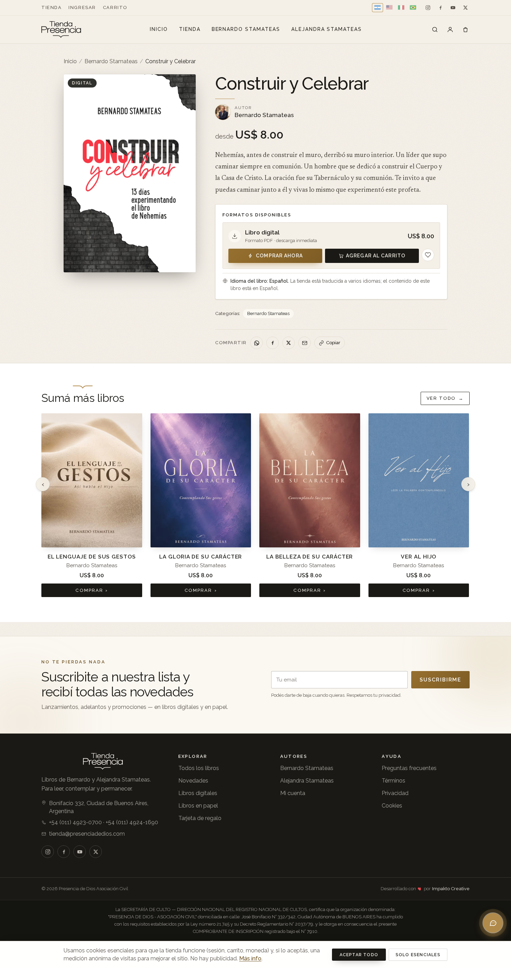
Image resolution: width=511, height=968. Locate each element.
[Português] (413, 7)
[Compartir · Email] (304, 343)
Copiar (333, 342)
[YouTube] (453, 7)
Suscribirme (440, 680)
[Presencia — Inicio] (61, 29)
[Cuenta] (450, 29)
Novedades (193, 780)
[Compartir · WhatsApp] (256, 343)
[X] (465, 7)
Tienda (51, 7)
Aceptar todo (359, 954)
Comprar (91, 590)
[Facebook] (440, 7)
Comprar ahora (279, 255)
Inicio (159, 29)
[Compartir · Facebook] (272, 343)
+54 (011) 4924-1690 (132, 822)
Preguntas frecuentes (409, 768)
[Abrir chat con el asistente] (493, 923)
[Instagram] (428, 7)
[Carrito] (465, 29)
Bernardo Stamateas (246, 29)
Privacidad (395, 793)
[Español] (377, 7)
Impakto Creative (451, 888)
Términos (393, 780)
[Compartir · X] (288, 343)
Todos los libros (198, 768)
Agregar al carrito (375, 255)
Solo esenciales (418, 954)
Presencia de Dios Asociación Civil (93, 888)
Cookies (392, 805)
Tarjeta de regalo (199, 818)
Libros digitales (197, 793)
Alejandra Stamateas (326, 29)
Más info (250, 958)
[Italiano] (401, 7)
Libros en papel (198, 805)
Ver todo (445, 398)
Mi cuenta (292, 793)
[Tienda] (435, 29)
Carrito (115, 7)
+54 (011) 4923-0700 (75, 822)
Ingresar (82, 7)
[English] (389, 7)
